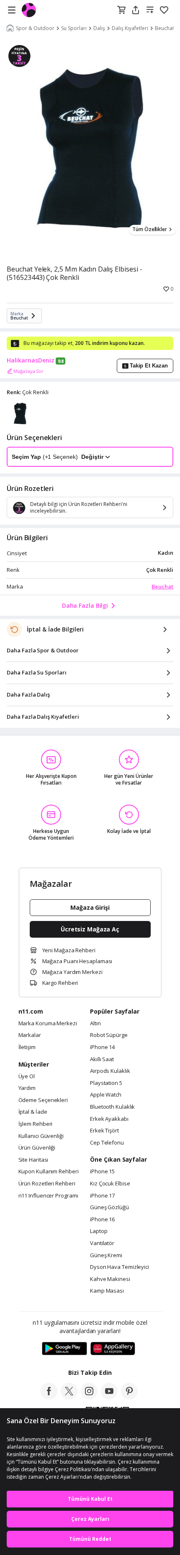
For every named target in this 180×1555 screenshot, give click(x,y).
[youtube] (109, 1397)
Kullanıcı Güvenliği (41, 1136)
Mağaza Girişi (90, 907)
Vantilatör (102, 1243)
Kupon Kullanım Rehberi (48, 1171)
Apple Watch (105, 1095)
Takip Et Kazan (149, 365)
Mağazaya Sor (28, 371)
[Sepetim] (121, 10)
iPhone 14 (102, 1047)
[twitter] (69, 1397)
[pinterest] (129, 1397)
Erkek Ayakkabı (109, 1119)
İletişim (27, 1047)
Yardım (27, 1088)
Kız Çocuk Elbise (110, 1183)
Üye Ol (26, 1076)
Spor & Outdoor (35, 28)
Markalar (29, 1035)
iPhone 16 (102, 1219)
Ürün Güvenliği (37, 1148)
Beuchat (162, 586)
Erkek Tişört (104, 1130)
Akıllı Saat (102, 1059)
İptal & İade (32, 1112)
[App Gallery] (112, 1349)
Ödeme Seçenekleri (43, 1100)
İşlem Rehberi (35, 1124)
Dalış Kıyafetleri (130, 28)
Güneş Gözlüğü (109, 1207)
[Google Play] (64, 1349)
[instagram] (89, 1397)
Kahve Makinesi (110, 1279)
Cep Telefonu (107, 1143)
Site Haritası (33, 1160)
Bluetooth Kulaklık (112, 1107)
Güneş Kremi (106, 1255)
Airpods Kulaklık (110, 1071)
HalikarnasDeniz (30, 360)
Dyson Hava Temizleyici (119, 1267)
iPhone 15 (102, 1171)
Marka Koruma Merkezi (47, 1023)
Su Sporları (74, 28)
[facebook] (49, 1397)
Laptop (98, 1231)
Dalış (99, 28)
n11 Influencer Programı (48, 1196)
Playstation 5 (106, 1083)
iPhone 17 (102, 1196)
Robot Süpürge (109, 1035)
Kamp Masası (107, 1291)
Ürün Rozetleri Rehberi (46, 1183)
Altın (95, 1023)
